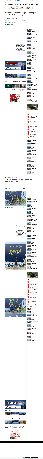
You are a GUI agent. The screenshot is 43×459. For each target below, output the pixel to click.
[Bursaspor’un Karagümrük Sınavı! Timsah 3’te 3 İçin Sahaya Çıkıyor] (15, 86)
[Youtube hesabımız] (36, 0)
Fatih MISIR (8, 20)
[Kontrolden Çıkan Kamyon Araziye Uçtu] (29, 32)
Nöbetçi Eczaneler (14, 446)
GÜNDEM (6, 4)
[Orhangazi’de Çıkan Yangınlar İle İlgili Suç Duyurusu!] (29, 42)
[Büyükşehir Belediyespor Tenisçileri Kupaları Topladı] (15, 76)
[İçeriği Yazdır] (12, 24)
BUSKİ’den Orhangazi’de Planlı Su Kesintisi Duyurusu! (33, 126)
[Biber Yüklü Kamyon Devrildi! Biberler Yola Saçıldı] (29, 75)
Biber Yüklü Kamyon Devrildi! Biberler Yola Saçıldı (33, 117)
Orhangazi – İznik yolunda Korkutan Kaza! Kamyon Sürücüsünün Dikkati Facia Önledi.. (33, 129)
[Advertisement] (15, 31)
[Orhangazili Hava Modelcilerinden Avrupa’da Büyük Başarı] (22, 76)
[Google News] (24, 24)
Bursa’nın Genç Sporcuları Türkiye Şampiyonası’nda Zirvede (33, 122)
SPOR (17, 4)
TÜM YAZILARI (23, 20)
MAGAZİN (23, 4)
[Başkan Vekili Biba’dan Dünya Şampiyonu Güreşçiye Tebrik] (22, 86)
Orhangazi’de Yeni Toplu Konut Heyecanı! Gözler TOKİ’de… (33, 134)
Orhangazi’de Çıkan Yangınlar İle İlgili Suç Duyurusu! (33, 119)
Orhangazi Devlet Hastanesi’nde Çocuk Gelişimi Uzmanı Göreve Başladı (33, 124)
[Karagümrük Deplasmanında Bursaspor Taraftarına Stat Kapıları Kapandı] (8, 86)
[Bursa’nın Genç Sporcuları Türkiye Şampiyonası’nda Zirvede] (8, 76)
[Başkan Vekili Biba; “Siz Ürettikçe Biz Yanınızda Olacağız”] (29, 35)
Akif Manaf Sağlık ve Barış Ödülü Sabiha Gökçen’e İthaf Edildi (33, 136)
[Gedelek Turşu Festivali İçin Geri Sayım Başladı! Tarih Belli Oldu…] (29, 93)
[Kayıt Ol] (35, 5)
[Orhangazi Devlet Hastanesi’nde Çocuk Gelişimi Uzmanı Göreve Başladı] (22, 422)
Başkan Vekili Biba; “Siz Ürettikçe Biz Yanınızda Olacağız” (33, 114)
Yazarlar (19, 447)
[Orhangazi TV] (7, 2)
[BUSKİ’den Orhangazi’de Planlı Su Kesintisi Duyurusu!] (29, 53)
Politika (12, 4)
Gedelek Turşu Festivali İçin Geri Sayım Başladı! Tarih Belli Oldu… (33, 131)
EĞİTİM (15, 4)
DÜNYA (33, 4)
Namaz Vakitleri (14, 447)
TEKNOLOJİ (26, 4)
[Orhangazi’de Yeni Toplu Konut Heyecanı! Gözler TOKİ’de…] (29, 64)
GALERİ (7, 0)
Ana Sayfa (20, 446)
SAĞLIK (20, 4)
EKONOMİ (9, 4)
